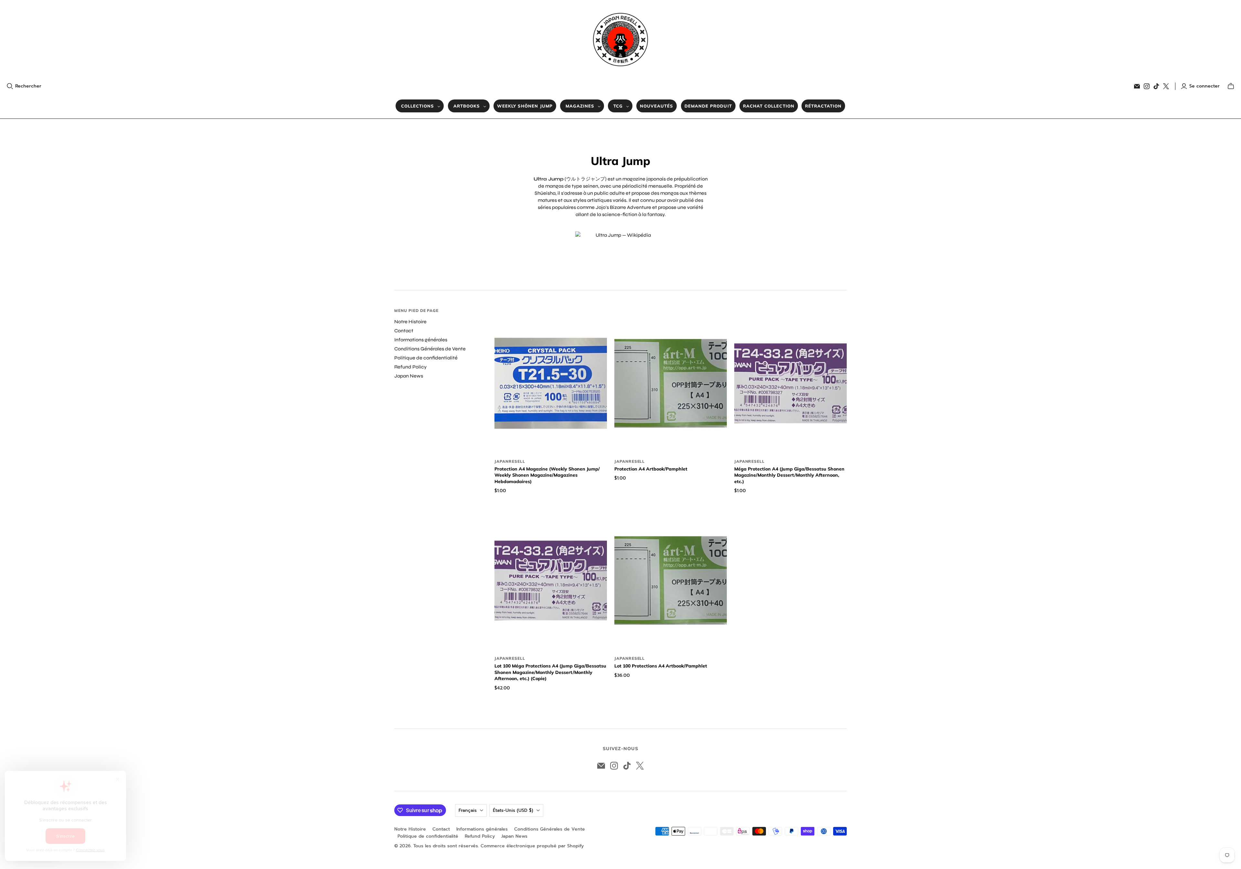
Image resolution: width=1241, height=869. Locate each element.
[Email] (1137, 86)
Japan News (408, 376)
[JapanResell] (620, 39)
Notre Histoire (410, 322)
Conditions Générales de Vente (430, 349)
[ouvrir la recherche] (10, 86)
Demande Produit (708, 106)
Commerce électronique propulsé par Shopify (532, 846)
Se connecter (1204, 86)
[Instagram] (1147, 86)
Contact (403, 331)
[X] (1166, 86)
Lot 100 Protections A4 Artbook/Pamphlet (660, 666)
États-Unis (513, 810)
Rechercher (28, 86)
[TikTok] (1156, 86)
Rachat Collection (768, 106)
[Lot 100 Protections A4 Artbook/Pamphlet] (670, 580)
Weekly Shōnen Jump (525, 106)
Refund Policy (410, 367)
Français (468, 810)
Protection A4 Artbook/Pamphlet (650, 469)
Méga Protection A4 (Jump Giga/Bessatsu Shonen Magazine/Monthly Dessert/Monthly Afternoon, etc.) (789, 475)
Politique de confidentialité (426, 358)
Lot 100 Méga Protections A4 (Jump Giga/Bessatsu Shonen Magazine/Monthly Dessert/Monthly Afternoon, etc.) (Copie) (550, 672)
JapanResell (509, 461)
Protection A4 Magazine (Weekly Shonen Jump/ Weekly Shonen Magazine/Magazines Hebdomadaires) (547, 475)
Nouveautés (656, 106)
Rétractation (823, 106)
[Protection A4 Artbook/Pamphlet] (670, 383)
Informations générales (420, 340)
